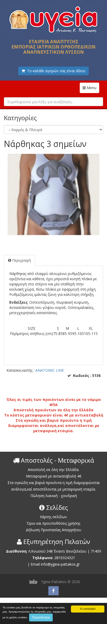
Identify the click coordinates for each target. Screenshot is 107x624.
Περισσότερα (41, 617)
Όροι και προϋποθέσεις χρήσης (53, 523)
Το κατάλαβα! (88, 608)
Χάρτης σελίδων (53, 516)
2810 (58, 557)
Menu (92, 87)
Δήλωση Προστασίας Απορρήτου (53, 529)
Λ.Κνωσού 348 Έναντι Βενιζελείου (58, 551)
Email (35, 564)
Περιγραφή (21, 260)
